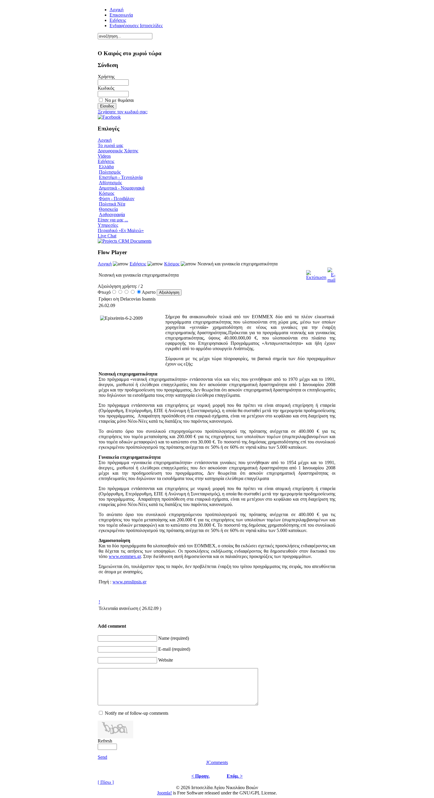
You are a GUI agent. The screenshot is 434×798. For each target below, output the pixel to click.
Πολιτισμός (110, 171)
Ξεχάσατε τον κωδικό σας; (123, 111)
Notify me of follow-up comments (136, 713)
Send (102, 757)
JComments (217, 762)
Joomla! (164, 792)
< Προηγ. (200, 776)
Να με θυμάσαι (119, 100)
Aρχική (116, 9)
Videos (104, 156)
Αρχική (105, 140)
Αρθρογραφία (112, 214)
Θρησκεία (108, 209)
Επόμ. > (235, 776)
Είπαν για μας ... (113, 219)
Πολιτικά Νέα (112, 203)
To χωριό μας (110, 145)
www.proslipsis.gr (129, 581)
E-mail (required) (174, 649)
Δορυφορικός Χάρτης (118, 150)
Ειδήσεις (118, 20)
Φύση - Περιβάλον (116, 198)
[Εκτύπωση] (316, 273)
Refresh (105, 740)
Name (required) (173, 638)
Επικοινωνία (121, 14)
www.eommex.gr (125, 556)
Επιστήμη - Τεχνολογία (121, 177)
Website (165, 659)
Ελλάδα (106, 166)
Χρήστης (106, 76)
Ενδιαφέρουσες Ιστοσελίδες (136, 25)
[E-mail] (331, 273)
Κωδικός (106, 88)
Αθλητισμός (110, 182)
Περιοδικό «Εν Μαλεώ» (121, 230)
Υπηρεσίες (108, 225)
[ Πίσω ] (106, 782)
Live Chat (107, 235)
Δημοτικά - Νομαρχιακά (121, 187)
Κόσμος (106, 193)
